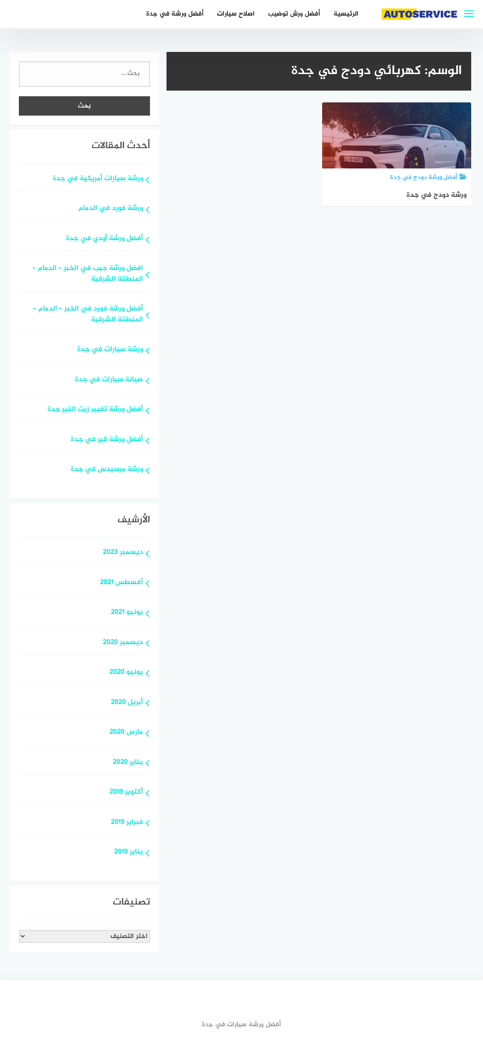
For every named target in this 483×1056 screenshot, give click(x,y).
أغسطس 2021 (121, 583)
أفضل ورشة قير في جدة (107, 440)
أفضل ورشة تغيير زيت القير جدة (95, 409)
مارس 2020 (126, 732)
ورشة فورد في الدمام (110, 208)
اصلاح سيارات (236, 13)
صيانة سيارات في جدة (109, 380)
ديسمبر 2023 (123, 552)
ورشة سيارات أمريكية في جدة (98, 179)
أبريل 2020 (127, 702)
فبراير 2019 (127, 822)
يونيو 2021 (127, 612)
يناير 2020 (128, 762)
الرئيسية (345, 13)
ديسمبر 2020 (123, 642)
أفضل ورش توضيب (294, 13)
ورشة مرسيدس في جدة (107, 469)
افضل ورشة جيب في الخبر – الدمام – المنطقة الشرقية (88, 274)
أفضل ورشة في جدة (175, 13)
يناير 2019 (128, 852)
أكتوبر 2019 (126, 792)
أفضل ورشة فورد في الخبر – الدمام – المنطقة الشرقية (88, 315)
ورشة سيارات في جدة (110, 349)
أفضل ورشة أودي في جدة (104, 239)
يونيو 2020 (126, 672)
